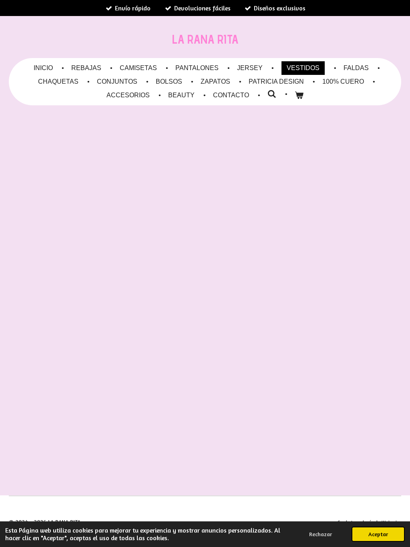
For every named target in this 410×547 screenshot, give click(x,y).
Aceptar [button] (378, 534)
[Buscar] (271, 94)
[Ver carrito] (299, 95)
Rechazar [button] (320, 534)
